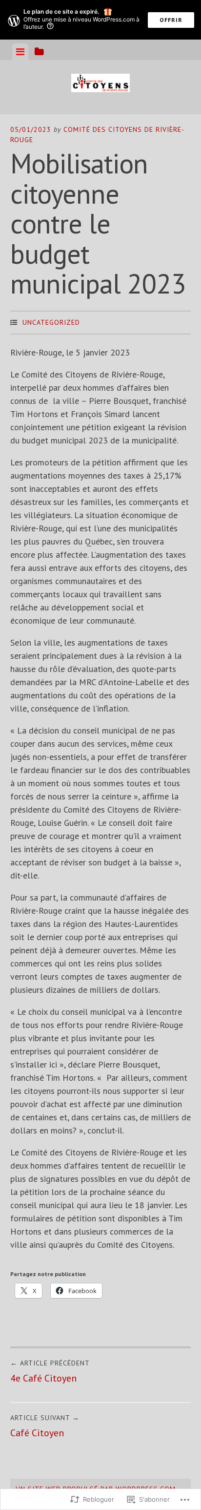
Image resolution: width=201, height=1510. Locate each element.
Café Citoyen (45, 1426)
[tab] (20, 51)
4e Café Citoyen (50, 1371)
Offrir (171, 19)
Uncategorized (51, 322)
